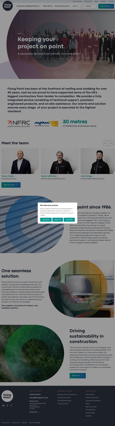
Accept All (69, 219)
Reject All (58, 219)
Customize (45, 219)
